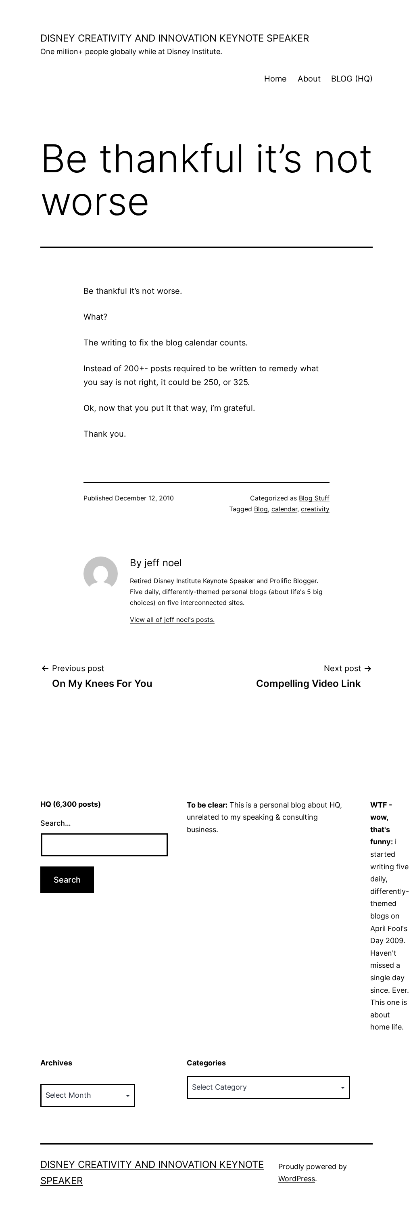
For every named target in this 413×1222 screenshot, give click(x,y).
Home (275, 79)
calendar (284, 509)
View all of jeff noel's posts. (172, 619)
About (309, 79)
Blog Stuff (314, 498)
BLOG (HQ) (352, 79)
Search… (55, 823)
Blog (261, 509)
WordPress (296, 1178)
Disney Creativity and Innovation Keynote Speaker (174, 38)
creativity (315, 509)
